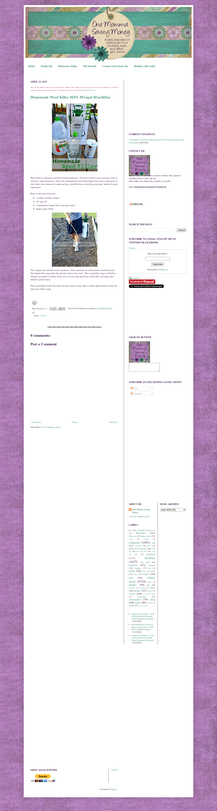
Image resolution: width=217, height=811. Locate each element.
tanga (152, 599)
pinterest (132, 588)
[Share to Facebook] (60, 308)
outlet (149, 582)
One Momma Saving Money (141, 511)
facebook (150, 554)
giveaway (133, 565)
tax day (149, 603)
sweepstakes (135, 599)
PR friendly (89, 66)
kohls (153, 571)
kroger (135, 574)
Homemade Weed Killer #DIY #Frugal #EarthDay (71, 97)
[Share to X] (57, 308)
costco (131, 539)
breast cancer (146, 536)
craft (153, 542)
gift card (145, 562)
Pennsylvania (150, 530)
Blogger (113, 789)
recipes (137, 590)
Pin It (45, 308)
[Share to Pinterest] (64, 308)
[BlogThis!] (54, 308)
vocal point (142, 606)
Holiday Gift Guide (144, 66)
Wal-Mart (140, 533)
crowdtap (138, 546)
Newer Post (36, 422)
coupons (134, 542)
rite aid (145, 594)
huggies (138, 568)
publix (143, 588)
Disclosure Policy (67, 66)
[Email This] (51, 308)
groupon (151, 565)
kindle (132, 571)
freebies (150, 558)
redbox (149, 591)
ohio (131, 577)
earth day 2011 (141, 551)
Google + (132, 248)
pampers (133, 584)
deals (149, 546)
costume (146, 539)
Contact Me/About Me (115, 66)
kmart (144, 571)
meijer (146, 574)
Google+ (114, 769)
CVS (139, 530)
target (137, 602)
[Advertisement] (157, 103)
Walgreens (132, 536)
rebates (152, 587)
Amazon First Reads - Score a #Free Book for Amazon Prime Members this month (142, 616)
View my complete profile (139, 516)
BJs (130, 530)
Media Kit (46, 66)
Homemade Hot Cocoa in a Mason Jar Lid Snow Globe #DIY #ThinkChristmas (142, 627)
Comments (137, 393)
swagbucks (141, 596)
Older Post (113, 422)
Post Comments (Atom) (51, 427)
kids (149, 568)
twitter (131, 605)
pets (148, 584)
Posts (135, 388)
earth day (43, 315)
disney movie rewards (138, 548)
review (132, 593)
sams (153, 594)
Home (31, 66)
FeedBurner (163, 269)
